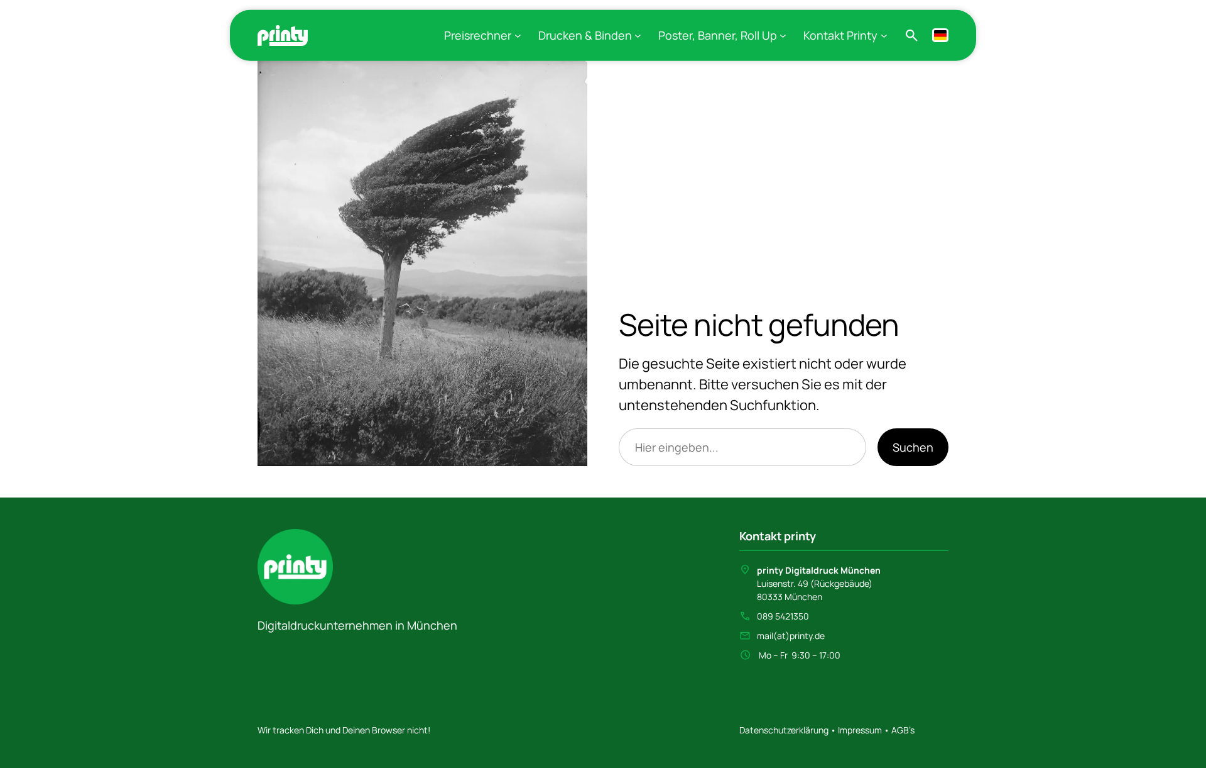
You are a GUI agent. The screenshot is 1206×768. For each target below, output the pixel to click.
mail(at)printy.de (791, 636)
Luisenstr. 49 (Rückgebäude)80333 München (819, 583)
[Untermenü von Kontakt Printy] (884, 35)
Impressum (859, 730)
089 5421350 (783, 616)
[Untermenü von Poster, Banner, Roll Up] (783, 35)
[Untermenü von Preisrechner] (517, 35)
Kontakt (760, 535)
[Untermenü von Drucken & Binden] (637, 35)
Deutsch (940, 35)
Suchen (913, 447)
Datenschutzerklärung (784, 730)
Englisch (924, 35)
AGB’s (903, 730)
